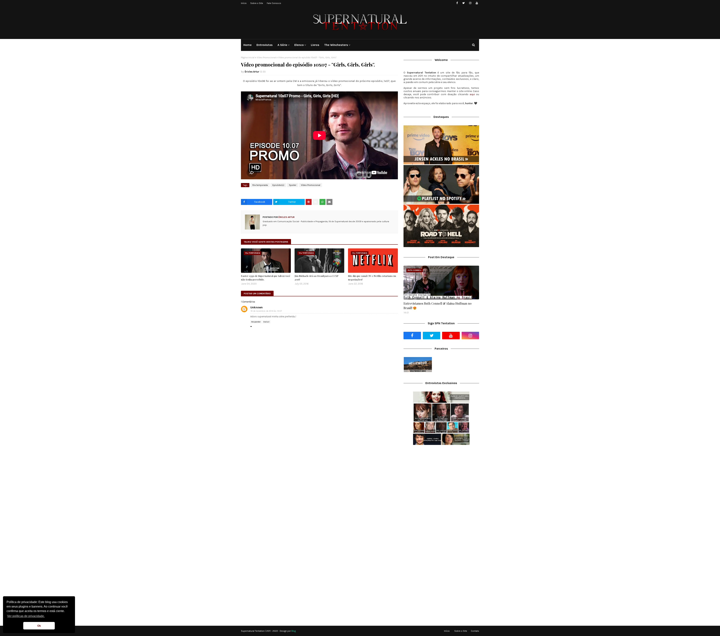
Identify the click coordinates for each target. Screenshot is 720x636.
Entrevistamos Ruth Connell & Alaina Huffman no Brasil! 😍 (438, 305)
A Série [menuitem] (282, 45)
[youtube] (476, 3)
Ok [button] (39, 625)
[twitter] (463, 3)
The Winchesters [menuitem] (336, 45)
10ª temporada (260, 185)
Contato (475, 631)
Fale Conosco (274, 3)
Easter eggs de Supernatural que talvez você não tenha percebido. (265, 277)
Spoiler (292, 185)
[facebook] (457, 3)
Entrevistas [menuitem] (264, 45)
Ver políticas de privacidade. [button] (26, 616)
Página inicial (247, 57)
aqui (472, 94)
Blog (293, 631)
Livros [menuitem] (315, 45)
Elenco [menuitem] (299, 45)
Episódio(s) (278, 185)
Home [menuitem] (247, 45)
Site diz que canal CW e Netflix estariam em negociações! (372, 277)
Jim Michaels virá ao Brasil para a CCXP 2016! (316, 277)
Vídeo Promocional (266, 57)
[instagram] (470, 3)
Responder (256, 322)
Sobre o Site (256, 3)
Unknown (256, 307)
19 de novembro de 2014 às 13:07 (266, 311)
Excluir (266, 322)
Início (244, 3)
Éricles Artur (252, 71)
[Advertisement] (441, 477)
